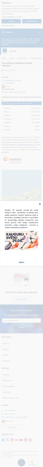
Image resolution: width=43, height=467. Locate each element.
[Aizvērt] (40, 204)
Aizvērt (21, 262)
